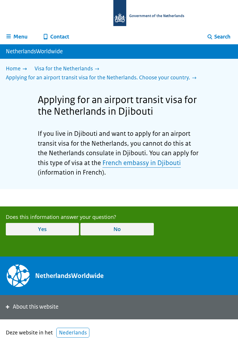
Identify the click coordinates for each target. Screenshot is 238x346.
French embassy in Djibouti (141, 163)
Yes (42, 229)
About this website (35, 306)
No (117, 229)
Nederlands (73, 332)
